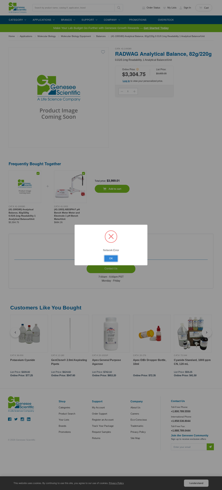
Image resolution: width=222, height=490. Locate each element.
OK (111, 258)
